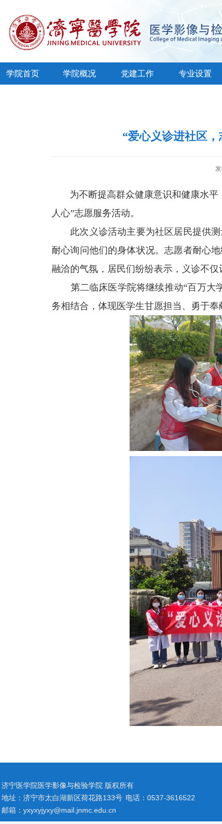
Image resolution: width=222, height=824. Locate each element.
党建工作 (137, 73)
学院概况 (79, 73)
